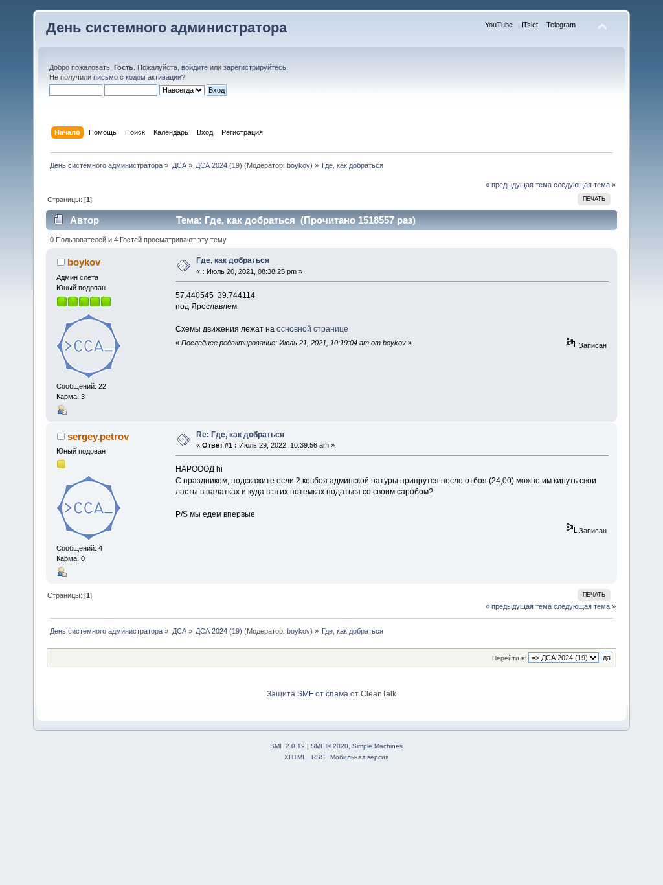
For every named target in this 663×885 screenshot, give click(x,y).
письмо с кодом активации (137, 77)
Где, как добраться (232, 260)
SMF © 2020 (329, 746)
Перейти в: (509, 657)
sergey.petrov (98, 436)
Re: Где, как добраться (240, 434)
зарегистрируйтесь (254, 67)
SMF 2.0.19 (287, 746)
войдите (194, 67)
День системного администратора (166, 27)
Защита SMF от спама (307, 693)
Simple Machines (377, 746)
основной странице (312, 329)
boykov (298, 165)
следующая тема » (585, 185)
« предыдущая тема (519, 185)
